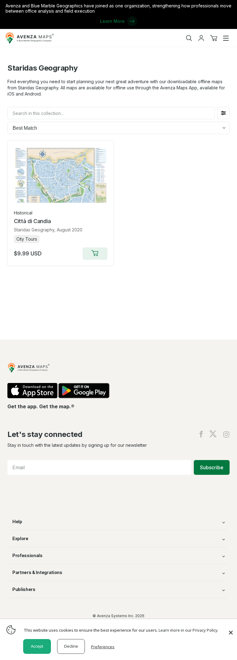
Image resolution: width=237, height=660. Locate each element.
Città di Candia (32, 221)
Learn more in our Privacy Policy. (188, 630)
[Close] (231, 629)
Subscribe (211, 467)
